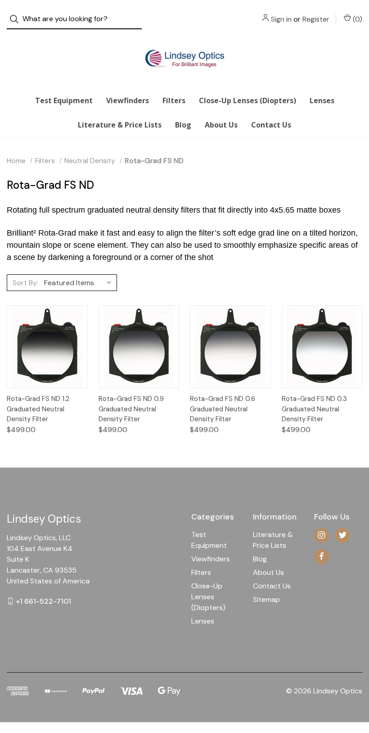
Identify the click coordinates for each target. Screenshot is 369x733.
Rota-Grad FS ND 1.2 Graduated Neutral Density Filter (38, 408)
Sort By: (25, 282)
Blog (183, 125)
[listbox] (80, 282)
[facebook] (321, 556)
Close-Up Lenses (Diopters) (247, 100)
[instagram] (321, 535)
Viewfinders (127, 100)
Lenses (322, 100)
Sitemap (266, 599)
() (356, 19)
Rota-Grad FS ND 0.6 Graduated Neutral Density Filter (222, 408)
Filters (173, 100)
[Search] (17, 19)
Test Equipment (64, 100)
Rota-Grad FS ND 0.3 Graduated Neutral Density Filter (314, 408)
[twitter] (342, 535)
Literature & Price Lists (120, 125)
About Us (221, 125)
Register (315, 19)
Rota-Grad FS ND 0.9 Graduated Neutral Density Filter (131, 408)
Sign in (281, 19)
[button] (184, 655)
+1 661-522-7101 (43, 601)
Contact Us (271, 125)
